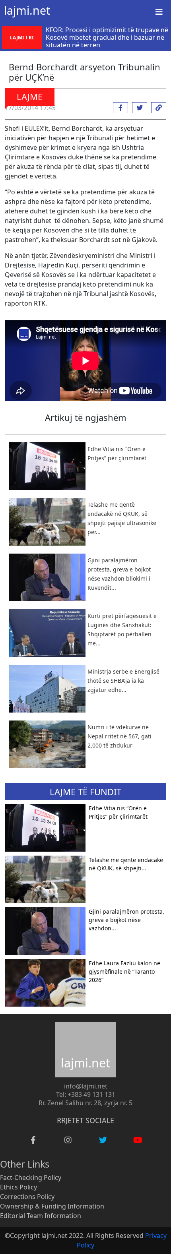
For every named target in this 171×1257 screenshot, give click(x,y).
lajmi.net (27, 10)
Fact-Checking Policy (30, 1177)
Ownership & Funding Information (52, 1206)
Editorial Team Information (40, 1215)
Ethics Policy (18, 1187)
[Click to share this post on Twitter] (137, 107)
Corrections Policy (27, 1196)
